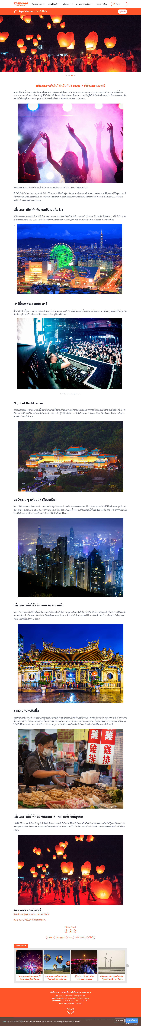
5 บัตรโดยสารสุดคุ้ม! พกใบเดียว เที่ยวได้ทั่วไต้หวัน (31, 914)
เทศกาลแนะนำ (21, 946)
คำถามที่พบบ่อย (101, 4)
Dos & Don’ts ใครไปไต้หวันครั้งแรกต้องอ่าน (30, 920)
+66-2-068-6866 (82, 1001)
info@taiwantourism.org (73, 1003)
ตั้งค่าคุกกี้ (119, 1020)
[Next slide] (127, 965)
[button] (66, 75)
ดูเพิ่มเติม (123, 11)
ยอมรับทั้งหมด (132, 1020)
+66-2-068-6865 (68, 1001)
